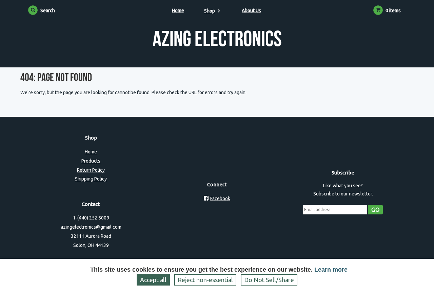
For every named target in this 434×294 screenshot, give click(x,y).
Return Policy (91, 170)
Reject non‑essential (205, 279)
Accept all (153, 279)
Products (90, 161)
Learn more (331, 269)
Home (178, 10)
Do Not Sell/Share (269, 279)
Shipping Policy (91, 179)
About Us (251, 10)
